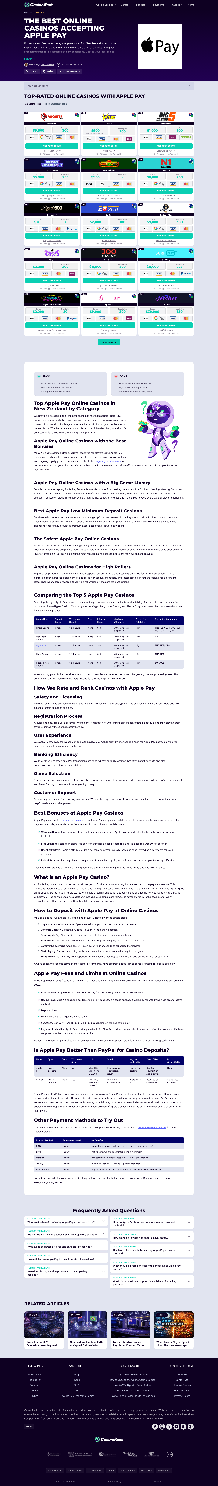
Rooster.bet (34, 1374)
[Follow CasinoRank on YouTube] (176, 1427)
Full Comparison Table (56, 104)
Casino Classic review (109, 195)
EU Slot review (109, 240)
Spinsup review (109, 330)
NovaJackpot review (52, 195)
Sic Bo (77, 1385)
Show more (107, 342)
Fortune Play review (166, 240)
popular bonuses (71, 820)
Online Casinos (104, 4)
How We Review (182, 1385)
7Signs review (52, 285)
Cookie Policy (114, 1481)
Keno (77, 1379)
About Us (182, 1374)
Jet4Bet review (166, 330)
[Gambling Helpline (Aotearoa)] (130, 1454)
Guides (176, 4)
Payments (158, 4)
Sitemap (158, 1481)
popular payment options (152, 1127)
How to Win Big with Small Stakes (132, 1385)
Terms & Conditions (65, 1481)
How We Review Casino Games (77, 1396)
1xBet (35, 1396)
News (191, 4)
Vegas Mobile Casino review (52, 330)
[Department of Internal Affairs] (53, 1454)
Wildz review (109, 150)
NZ (27, 1426)
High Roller (34, 1379)
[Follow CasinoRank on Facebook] (155, 1427)
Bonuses (140, 4)
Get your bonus (52, 146)
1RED (35, 1390)
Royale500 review (52, 240)
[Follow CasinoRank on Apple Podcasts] (191, 1427)
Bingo (77, 1374)
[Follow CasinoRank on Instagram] (162, 1427)
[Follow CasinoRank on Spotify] (184, 1427)
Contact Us (182, 1379)
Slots (77, 1390)
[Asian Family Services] (152, 1454)
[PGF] (108, 1454)
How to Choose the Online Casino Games (132, 1379)
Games (124, 4)
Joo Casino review (109, 285)
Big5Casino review (166, 150)
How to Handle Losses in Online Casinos (132, 1396)
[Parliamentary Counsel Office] (80, 1454)
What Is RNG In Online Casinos (132, 1390)
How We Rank (182, 1390)
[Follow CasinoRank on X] (169, 1427)
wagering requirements (108, 461)
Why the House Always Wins (132, 1374)
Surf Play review (166, 285)
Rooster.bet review (52, 150)
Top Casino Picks (32, 104)
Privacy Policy (182, 1396)
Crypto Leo (41, 645)
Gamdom (35, 1385)
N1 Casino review (166, 195)
